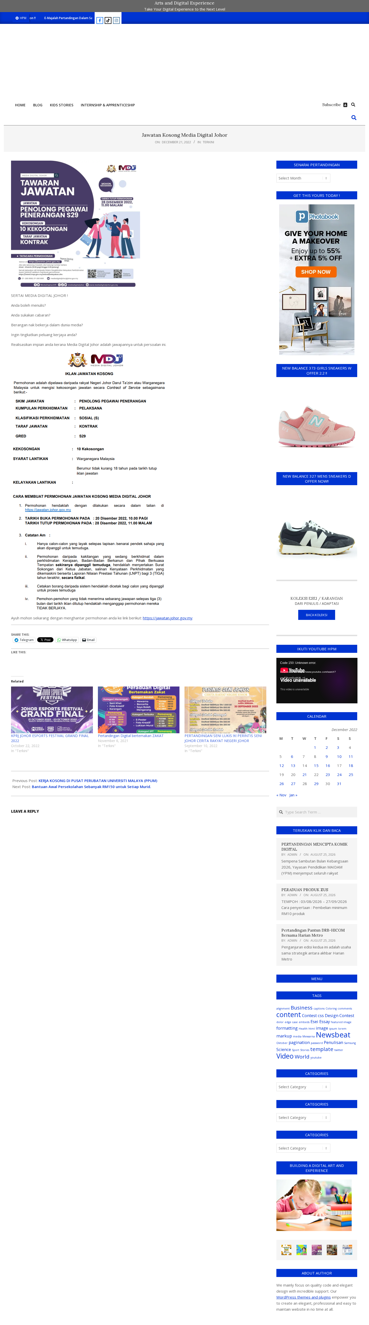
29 (316, 783)
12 (281, 765)
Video (285, 1056)
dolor (280, 1022)
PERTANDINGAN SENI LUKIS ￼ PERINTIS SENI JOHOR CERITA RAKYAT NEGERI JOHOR (223, 738)
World (302, 1056)
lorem (342, 1028)
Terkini (208, 142)
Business (302, 1007)
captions (319, 1008)
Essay (324, 1021)
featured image (341, 1022)
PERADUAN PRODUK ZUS (304, 889)
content (288, 1014)
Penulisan (333, 1042)
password (317, 1043)
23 (328, 774)
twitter (338, 1050)
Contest (309, 1015)
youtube (316, 1057)
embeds (304, 1022)
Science (283, 1049)
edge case (291, 1022)
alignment (283, 1008)
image (322, 1028)
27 (293, 783)
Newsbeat (333, 1035)
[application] (316, 680)
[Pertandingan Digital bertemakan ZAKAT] (139, 710)
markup (284, 1036)
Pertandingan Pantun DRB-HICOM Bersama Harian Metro (313, 933)
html (312, 1028)
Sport (295, 1050)
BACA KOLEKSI (316, 615)
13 (293, 765)
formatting (287, 1028)
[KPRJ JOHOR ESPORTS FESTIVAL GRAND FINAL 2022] (52, 710)
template (321, 1049)
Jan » (293, 794)
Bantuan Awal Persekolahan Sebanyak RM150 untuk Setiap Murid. (91, 786)
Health (303, 1028)
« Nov (281, 794)
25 (351, 774)
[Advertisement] (184, 61)
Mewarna (308, 1036)
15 (316, 765)
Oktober (282, 1043)
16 (328, 765)
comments (345, 1008)
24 (339, 774)
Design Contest (339, 1015)
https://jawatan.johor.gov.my (168, 617)
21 (304, 774)
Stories (304, 1050)
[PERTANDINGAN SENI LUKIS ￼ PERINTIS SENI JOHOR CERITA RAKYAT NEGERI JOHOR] (225, 710)
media (297, 1036)
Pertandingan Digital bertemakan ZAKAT (131, 735)
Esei (314, 1021)
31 (339, 783)
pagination (299, 1042)
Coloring (331, 1008)
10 (339, 756)
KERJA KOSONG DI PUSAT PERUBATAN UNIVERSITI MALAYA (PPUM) (98, 780)
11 (351, 756)
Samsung (350, 1043)
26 (281, 783)
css (321, 1015)
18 (351, 765)
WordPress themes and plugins (303, 1297)
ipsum (333, 1028)
